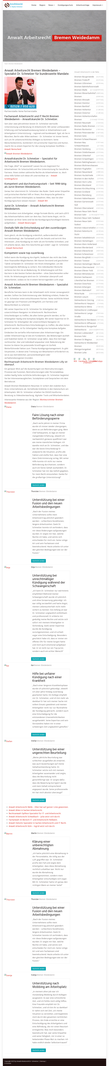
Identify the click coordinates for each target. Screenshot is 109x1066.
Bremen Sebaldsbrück (88, 237)
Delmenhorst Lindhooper (88, 310)
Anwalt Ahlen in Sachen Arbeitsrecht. (25, 810)
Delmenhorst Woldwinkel (88, 342)
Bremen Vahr (85, 214)
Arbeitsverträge (82, 5)
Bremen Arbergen (88, 287)
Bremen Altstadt (88, 99)
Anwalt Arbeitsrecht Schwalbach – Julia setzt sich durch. (34, 816)
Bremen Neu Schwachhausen (88, 144)
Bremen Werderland (88, 247)
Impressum (97, 5)
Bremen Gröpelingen (88, 159)
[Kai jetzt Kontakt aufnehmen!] (15, 674)
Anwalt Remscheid (12, 149)
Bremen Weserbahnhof (88, 93)
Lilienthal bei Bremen (88, 280)
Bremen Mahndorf (88, 290)
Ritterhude (85, 293)
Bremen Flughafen (88, 168)
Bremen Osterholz (88, 283)
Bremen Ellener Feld (88, 270)
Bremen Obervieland (88, 208)
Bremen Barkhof (88, 106)
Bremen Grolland (88, 191)
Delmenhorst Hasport (88, 303)
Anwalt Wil (43, 200)
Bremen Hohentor (88, 109)
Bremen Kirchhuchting (88, 188)
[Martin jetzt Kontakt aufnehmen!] (15, 842)
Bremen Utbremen (88, 83)
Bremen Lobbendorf (88, 333)
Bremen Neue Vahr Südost (88, 223)
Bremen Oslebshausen (88, 152)
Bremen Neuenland (88, 172)
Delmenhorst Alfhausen (88, 323)
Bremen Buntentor (88, 129)
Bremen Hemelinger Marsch (88, 264)
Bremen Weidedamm (45, 406)
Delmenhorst (85, 329)
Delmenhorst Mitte (88, 306)
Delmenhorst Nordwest (88, 319)
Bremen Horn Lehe (88, 182)
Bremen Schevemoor (88, 254)
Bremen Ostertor (88, 113)
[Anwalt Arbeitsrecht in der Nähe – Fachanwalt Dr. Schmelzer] (14, 5)
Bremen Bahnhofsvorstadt (88, 86)
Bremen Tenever (88, 260)
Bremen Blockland (88, 185)
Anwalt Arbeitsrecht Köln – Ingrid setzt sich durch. (32, 826)
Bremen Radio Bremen (88, 126)
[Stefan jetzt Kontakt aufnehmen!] (15, 750)
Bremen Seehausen (88, 277)
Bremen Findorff (88, 80)
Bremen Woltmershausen (88, 165)
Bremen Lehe (88, 352)
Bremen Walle (85, 90)
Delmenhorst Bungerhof (88, 326)
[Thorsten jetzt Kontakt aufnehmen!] (15, 500)
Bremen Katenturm (88, 231)
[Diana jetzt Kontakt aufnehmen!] (15, 416)
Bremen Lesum (88, 297)
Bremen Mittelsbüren (88, 273)
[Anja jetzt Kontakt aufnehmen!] (15, 576)
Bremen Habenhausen (88, 198)
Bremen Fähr (88, 336)
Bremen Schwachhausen (88, 139)
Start (6, 64)
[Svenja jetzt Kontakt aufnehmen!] (15, 984)
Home (33, 5)
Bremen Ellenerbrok (88, 250)
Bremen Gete (88, 136)
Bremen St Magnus (88, 339)
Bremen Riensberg (88, 195)
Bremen (88, 96)
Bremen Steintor (88, 103)
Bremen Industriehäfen (88, 227)
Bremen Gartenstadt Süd (88, 203)
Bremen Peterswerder (88, 132)
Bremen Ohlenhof (88, 155)
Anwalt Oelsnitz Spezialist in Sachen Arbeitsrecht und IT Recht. (37, 823)
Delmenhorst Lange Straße (88, 315)
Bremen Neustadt (88, 122)
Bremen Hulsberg (88, 149)
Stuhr (88, 234)
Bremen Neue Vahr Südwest (88, 218)
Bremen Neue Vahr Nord (88, 211)
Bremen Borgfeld (85, 257)
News (51, 5)
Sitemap (42, 1061)
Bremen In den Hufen (88, 178)
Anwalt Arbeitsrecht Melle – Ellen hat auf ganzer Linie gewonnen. (38, 807)
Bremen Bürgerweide (88, 76)
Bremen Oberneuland (88, 267)
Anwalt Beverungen (27, 223)
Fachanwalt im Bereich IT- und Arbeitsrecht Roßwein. (33, 819)
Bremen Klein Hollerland (88, 244)
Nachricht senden (38, 485)
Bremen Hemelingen (88, 241)
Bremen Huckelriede (88, 175)
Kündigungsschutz (65, 5)
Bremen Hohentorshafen (88, 116)
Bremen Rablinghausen (88, 162)
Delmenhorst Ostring (88, 300)
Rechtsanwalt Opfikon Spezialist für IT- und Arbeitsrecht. (35, 813)
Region (42, 5)
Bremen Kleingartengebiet (88, 348)
